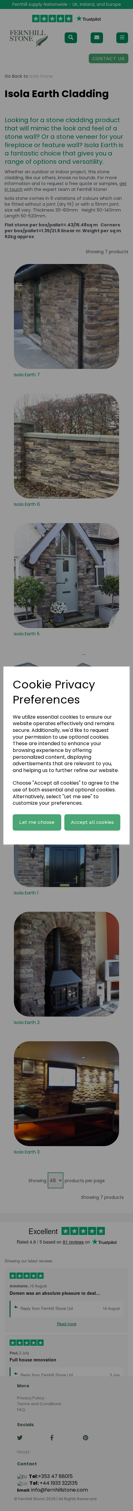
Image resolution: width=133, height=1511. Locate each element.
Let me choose (36, 822)
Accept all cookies (92, 822)
